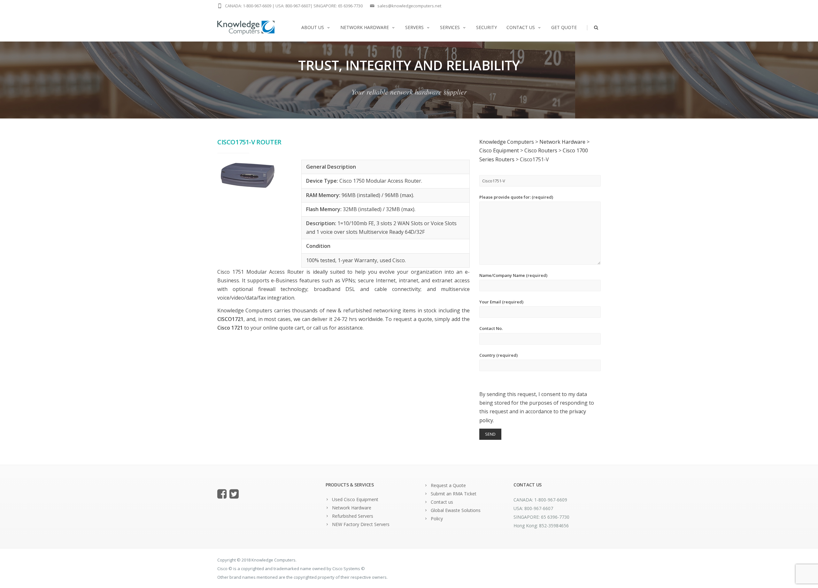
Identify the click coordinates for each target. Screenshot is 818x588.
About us (312, 27)
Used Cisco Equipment (355, 499)
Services (450, 27)
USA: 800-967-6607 (292, 6)
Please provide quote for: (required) (516, 197)
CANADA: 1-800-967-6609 (248, 6)
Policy (437, 518)
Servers (414, 27)
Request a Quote (448, 485)
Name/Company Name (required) (513, 275)
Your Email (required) (501, 302)
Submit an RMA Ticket (453, 494)
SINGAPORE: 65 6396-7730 (338, 6)
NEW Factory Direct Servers (361, 524)
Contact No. (491, 328)
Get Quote (564, 27)
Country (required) (498, 355)
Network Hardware (364, 27)
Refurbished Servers (352, 516)
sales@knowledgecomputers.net (409, 6)
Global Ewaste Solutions (456, 510)
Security (486, 27)
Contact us (520, 27)
